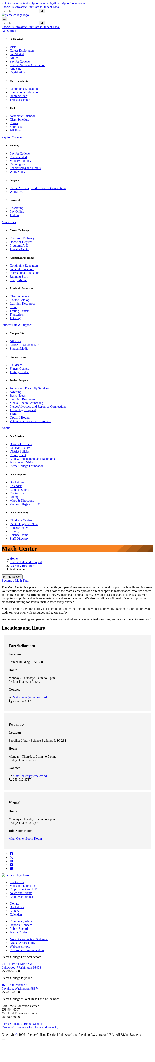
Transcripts (17, 314)
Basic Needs (18, 395)
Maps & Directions (22, 500)
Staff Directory (19, 538)
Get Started (17, 54)
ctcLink (28, 7)
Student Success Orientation (27, 65)
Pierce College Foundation (27, 466)
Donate (14, 903)
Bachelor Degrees (21, 242)
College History (20, 447)
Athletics (15, 341)
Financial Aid (18, 157)
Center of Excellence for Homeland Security (30, 1027)
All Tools (16, 130)
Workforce (16, 191)
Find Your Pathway (22, 238)
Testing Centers (19, 311)
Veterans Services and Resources (30, 421)
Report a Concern (21, 925)
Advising (15, 68)
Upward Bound (20, 417)
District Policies (20, 451)
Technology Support (23, 410)
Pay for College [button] (12, 137)
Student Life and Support (26, 562)
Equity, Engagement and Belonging (32, 458)
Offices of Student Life (24, 345)
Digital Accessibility (22, 942)
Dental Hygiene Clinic (24, 524)
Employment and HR (23, 889)
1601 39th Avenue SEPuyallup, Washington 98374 (20, 986)
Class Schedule (19, 119)
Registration (17, 72)
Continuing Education (24, 88)
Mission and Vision (22, 462)
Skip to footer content (73, 3)
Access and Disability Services (29, 388)
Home (14, 558)
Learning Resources (22, 303)
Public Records (19, 928)
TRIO (13, 413)
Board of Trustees (21, 444)
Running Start (18, 96)
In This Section (12, 576)
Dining (14, 497)
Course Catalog (19, 300)
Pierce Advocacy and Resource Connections (38, 188)
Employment (18, 455)
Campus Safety (19, 489)
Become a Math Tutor (15, 580)
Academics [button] (9, 222)
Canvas (18, 7)
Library (14, 307)
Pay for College (20, 61)
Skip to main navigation (44, 3)
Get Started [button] (9, 30)
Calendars (16, 486)
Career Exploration (22, 50)
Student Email (51, 7)
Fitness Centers (19, 368)
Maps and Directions (23, 885)
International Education (24, 92)
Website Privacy (20, 946)
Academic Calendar (22, 116)
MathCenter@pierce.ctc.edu (30, 697)
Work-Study (17, 171)
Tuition (14, 215)
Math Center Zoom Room (25, 838)
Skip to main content (15, 3)
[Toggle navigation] (4, 19)
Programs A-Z (19, 245)
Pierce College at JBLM (25, 504)
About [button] (6, 428)
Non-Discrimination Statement (29, 939)
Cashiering (16, 208)
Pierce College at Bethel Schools (22, 1023)
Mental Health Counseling (26, 403)
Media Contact (19, 932)
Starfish (37, 7)
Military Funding (20, 160)
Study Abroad (18, 280)
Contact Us (17, 493)
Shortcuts (8, 7)
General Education (22, 269)
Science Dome (19, 535)
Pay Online (17, 211)
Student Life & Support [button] (16, 325)
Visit (13, 47)
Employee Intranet (21, 896)
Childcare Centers (21, 520)
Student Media (19, 348)
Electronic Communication (27, 950)
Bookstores (17, 482)
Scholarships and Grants (25, 168)
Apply (14, 57)
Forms (14, 123)
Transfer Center (19, 99)
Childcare (16, 365)
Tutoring (15, 318)
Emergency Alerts (21, 921)
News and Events (21, 893)
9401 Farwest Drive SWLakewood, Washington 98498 (21, 965)
